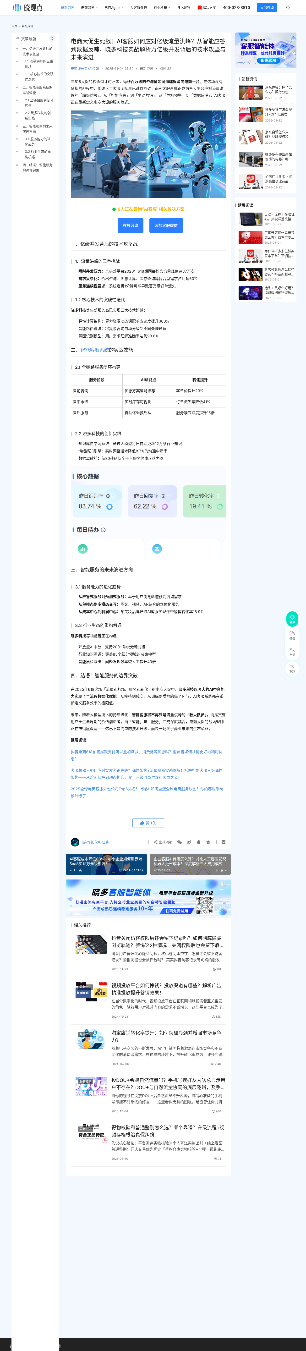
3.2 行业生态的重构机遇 (38, 154)
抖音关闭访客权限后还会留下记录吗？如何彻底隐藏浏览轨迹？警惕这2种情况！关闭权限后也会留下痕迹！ (166, 941)
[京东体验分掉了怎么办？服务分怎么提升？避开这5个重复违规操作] (251, 92)
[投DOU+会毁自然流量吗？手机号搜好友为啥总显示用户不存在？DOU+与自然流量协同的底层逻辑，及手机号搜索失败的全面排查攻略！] (91, 1086)
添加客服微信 (166, 225)
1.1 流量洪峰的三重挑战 (39, 63)
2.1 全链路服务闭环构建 (39, 102)
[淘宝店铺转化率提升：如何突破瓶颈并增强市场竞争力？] (91, 1039)
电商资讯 (87, 7)
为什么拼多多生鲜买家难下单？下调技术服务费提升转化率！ (279, 253)
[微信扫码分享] (179, 842)
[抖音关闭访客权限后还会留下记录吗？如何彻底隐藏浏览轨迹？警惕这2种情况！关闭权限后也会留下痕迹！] (91, 944)
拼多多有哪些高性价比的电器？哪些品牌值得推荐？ (278, 158)
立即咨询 (267, 7)
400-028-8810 (236, 7)
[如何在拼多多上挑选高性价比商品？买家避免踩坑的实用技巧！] (251, 181)
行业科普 (160, 7)
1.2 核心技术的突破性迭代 (39, 76)
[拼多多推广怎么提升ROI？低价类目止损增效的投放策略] (251, 114)
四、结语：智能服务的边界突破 (37, 167)
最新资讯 (67, 7)
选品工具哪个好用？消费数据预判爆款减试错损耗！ (279, 290)
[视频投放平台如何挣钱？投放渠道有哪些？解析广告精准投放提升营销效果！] (91, 991)
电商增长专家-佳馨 (85, 68)
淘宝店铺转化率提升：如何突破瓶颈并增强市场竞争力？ (166, 1036)
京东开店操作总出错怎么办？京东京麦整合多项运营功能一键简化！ (279, 235)
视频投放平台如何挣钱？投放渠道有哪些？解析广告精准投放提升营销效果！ (166, 989)
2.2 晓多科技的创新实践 (38, 115)
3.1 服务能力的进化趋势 (37, 141)
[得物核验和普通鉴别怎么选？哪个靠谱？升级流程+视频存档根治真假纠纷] (91, 1133)
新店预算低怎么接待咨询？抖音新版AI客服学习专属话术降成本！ (279, 272)
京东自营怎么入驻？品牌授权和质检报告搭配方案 (278, 136)
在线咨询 (130, 225)
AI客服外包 (139, 7)
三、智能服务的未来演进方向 (37, 128)
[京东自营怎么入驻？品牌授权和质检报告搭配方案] (251, 137)
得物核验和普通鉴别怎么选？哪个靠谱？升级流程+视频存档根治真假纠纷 (167, 1131)
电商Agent (112, 7)
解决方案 (209, 7)
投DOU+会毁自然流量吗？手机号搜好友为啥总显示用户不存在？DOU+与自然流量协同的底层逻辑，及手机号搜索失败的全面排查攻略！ (168, 1083)
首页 (14, 26)
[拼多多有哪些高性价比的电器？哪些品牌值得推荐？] (251, 159)
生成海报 (165, 842)
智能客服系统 (94, 350)
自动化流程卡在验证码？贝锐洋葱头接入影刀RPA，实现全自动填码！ (279, 217)
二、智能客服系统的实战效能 (37, 89)
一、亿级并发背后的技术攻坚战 (37, 51)
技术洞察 (184, 7)
